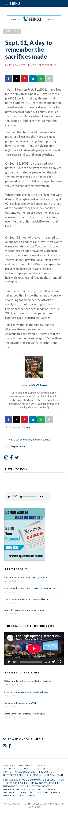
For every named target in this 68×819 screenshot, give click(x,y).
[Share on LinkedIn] (33, 78)
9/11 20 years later (15, 446)
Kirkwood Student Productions (35, 772)
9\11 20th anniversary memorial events (29, 439)
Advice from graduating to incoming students (25, 610)
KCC (61, 780)
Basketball (34, 775)
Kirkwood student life (45, 783)
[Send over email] (41, 78)
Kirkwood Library (38, 786)
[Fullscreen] (59, 662)
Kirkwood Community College (35, 780)
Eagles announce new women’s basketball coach (26, 692)
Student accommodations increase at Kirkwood (26, 599)
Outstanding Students (17, 769)
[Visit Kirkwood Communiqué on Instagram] (6, 458)
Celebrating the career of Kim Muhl (20, 703)
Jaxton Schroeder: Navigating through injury (24, 713)
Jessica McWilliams (21, 65)
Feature (41, 769)
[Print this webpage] (49, 78)
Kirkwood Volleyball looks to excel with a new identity (28, 681)
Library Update (54, 775)
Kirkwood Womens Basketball (22, 789)
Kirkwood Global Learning (20, 795)
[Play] (9, 662)
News (28, 765)
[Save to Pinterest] (24, 78)
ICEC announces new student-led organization (25, 577)
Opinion (12, 31)
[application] (34, 648)
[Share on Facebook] (8, 78)
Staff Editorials (13, 775)
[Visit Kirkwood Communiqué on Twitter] (16, 458)
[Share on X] (16, 78)
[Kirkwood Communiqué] (34, 19)
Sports (7, 772)
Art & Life (55, 769)
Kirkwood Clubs (13, 786)
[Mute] (53, 662)
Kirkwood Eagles (16, 783)
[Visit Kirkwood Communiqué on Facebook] (11, 458)
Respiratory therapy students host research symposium (30, 588)
